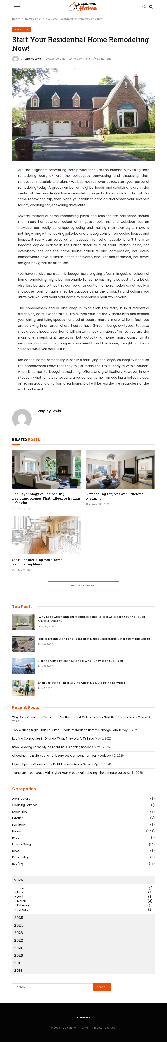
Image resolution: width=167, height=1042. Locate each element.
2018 (18, 970)
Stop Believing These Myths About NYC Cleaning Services (81, 683)
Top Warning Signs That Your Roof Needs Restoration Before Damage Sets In (94, 639)
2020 (18, 955)
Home (16, 831)
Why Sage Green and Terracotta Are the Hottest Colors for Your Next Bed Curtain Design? (91, 619)
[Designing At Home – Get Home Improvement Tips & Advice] (83, 6)
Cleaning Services (24, 805)
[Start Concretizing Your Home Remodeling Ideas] (46, 535)
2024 (18, 925)
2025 (18, 917)
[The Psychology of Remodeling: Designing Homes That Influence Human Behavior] (46, 469)
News (16, 851)
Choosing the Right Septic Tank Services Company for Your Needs (59, 756)
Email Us (83, 1017)
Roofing (17, 864)
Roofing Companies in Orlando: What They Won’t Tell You (80, 661)
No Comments (82, 58)
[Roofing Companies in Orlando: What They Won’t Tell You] (23, 666)
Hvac (15, 838)
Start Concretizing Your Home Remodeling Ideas (37, 562)
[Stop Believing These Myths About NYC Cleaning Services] (23, 688)
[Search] (150, 6)
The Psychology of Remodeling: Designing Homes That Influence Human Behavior (46, 498)
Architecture (21, 799)
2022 (18, 940)
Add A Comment (83, 585)
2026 (18, 880)
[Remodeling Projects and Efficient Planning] (120, 469)
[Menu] (17, 6)
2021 (18, 947)
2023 (18, 932)
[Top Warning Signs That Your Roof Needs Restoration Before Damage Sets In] (23, 644)
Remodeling (21, 29)
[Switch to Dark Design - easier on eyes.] (144, 7)
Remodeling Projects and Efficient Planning (114, 496)
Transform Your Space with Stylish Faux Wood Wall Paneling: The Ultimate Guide (69, 773)
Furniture (18, 825)
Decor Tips (19, 812)
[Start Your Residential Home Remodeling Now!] (83, 114)
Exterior (17, 818)
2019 (18, 962)
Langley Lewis (33, 58)
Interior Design (22, 844)
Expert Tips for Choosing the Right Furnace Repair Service (52, 764)
